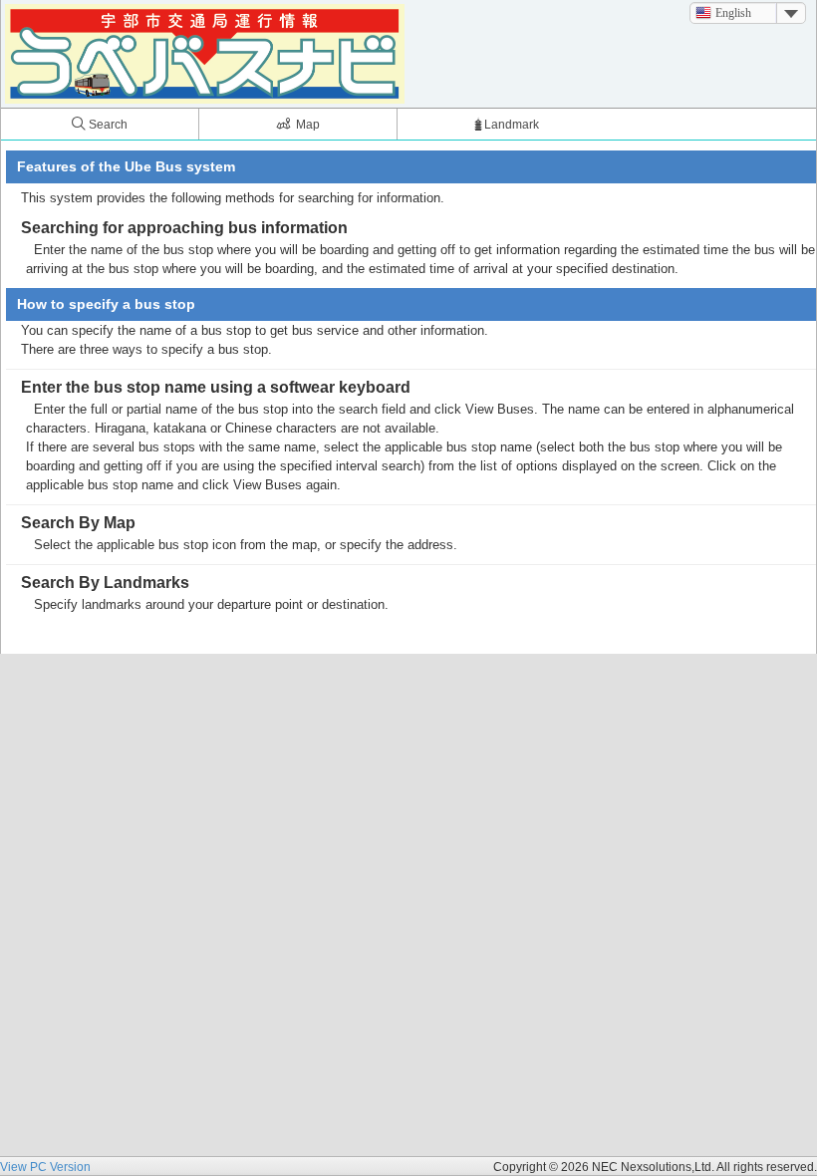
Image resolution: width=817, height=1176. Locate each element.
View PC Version (45, 1167)
